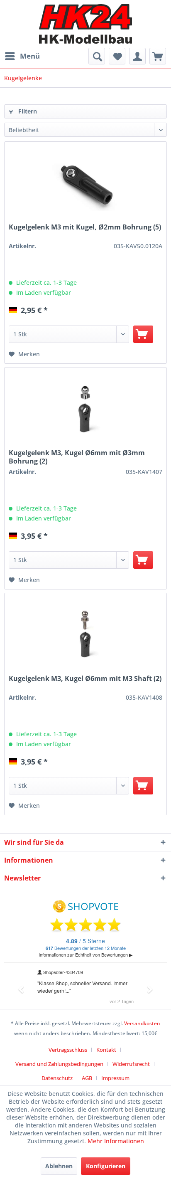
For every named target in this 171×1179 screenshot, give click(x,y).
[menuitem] (22, 56)
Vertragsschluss (68, 1049)
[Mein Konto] (137, 56)
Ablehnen (59, 1166)
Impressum (115, 1078)
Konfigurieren (105, 1166)
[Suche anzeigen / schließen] (96, 56)
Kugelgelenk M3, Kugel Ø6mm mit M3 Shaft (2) (85, 678)
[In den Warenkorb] (143, 334)
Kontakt (106, 1049)
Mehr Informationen (116, 1141)
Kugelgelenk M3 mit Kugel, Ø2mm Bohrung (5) (85, 227)
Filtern (27, 111)
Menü (30, 56)
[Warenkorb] (157, 56)
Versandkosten (142, 1023)
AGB (87, 1078)
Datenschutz (57, 1078)
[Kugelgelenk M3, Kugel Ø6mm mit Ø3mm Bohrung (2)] (85, 409)
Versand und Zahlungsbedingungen (59, 1064)
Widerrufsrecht (131, 1064)
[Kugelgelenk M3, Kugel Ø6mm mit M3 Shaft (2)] (85, 634)
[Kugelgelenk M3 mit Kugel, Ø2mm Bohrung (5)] (85, 183)
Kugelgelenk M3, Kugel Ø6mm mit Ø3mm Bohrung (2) (77, 457)
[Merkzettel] (117, 56)
